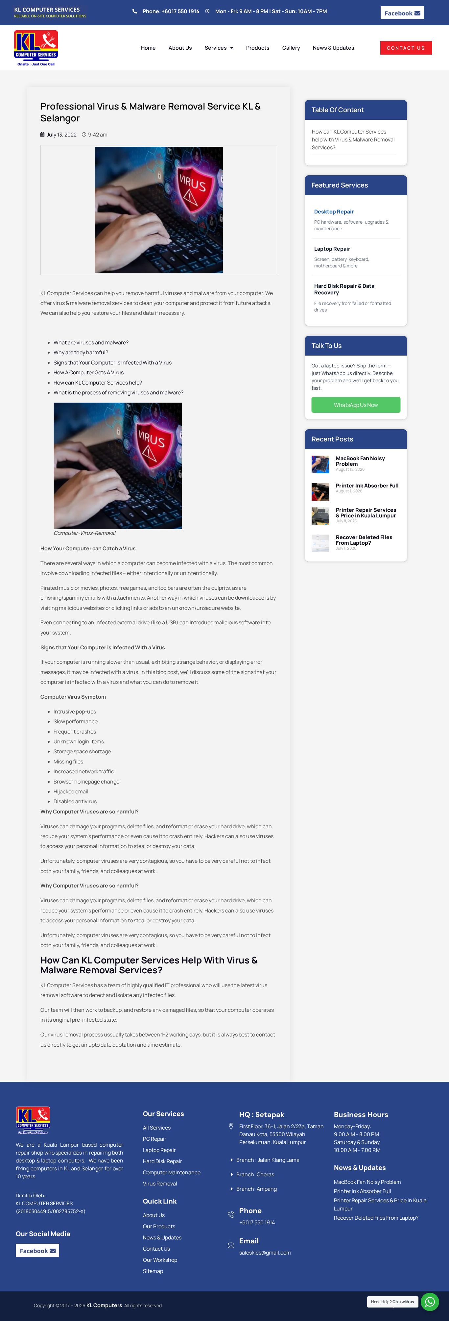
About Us (180, 47)
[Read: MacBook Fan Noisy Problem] (320, 466)
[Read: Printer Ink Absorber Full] (320, 492)
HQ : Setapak (262, 1114)
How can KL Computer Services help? (98, 382)
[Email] (231, 1244)
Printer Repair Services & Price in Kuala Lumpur (366, 512)
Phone (250, 1210)
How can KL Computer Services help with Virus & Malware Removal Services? (353, 139)
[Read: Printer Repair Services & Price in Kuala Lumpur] (320, 517)
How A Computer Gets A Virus (89, 372)
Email (249, 1241)
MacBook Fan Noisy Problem (360, 461)
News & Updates (333, 47)
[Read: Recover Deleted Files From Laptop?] (320, 545)
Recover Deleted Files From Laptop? (364, 540)
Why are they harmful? (81, 352)
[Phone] (231, 1214)
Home (148, 47)
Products (258, 47)
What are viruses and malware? (91, 342)
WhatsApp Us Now (356, 405)
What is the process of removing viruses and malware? (118, 392)
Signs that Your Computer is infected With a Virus (113, 362)
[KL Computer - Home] (65, 1120)
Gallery (291, 47)
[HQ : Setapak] (231, 1126)
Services (216, 47)
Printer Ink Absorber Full (367, 485)
